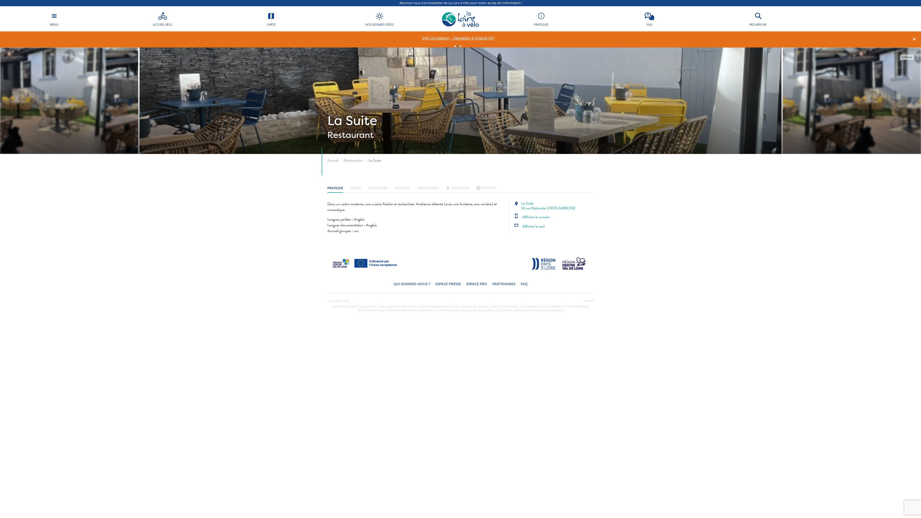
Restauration (353, 160)
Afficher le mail (529, 226)
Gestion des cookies (505, 306)
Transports (427, 188)
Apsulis (589, 301)
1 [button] (455, 46)
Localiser (457, 188)
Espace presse (448, 284)
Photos (486, 188)
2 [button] (458, 46)
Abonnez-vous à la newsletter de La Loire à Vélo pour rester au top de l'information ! (460, 3)
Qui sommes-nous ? (412, 284)
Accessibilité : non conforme (542, 306)
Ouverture (378, 188)
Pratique (335, 188)
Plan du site (368, 306)
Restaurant (350, 135)
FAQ (524, 284)
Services (402, 188)
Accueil (332, 160)
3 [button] (460, 46)
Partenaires (503, 284)
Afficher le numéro (532, 217)
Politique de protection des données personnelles (415, 306)
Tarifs (355, 188)
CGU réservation (578, 306)
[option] (458, 38)
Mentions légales (344, 306)
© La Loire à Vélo (338, 301)
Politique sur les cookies (471, 306)
